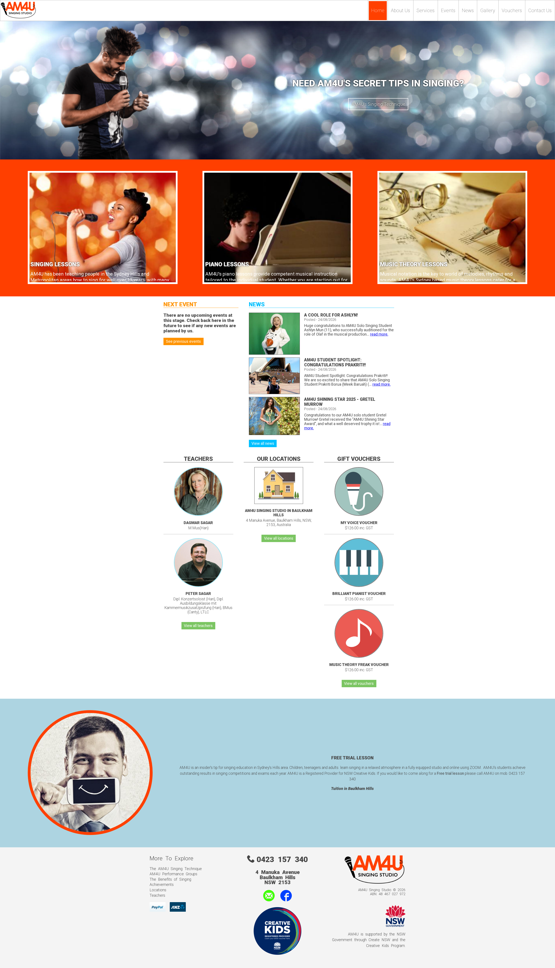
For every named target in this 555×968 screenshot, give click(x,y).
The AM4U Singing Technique (176, 868)
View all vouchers (359, 683)
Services (425, 10)
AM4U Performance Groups (173, 873)
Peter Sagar (198, 593)
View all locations (278, 538)
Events (448, 10)
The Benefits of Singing (170, 879)
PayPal (155, 904)
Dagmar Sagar (198, 523)
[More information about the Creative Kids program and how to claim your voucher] (277, 952)
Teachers (157, 895)
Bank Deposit (176, 906)
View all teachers (198, 626)
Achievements (162, 884)
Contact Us (540, 10)
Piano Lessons (227, 264)
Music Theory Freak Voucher (359, 665)
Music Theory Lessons (413, 264)
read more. (379, 334)
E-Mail (257, 901)
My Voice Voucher (359, 523)
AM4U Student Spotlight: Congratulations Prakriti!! (335, 362)
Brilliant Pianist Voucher (359, 593)
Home (377, 10)
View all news (262, 443)
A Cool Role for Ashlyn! (331, 315)
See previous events (183, 341)
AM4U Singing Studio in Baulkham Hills (278, 512)
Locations (158, 890)
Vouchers (512, 10)
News (468, 10)
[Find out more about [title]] (359, 514)
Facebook (287, 901)
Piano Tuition (378, 104)
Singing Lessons (55, 264)
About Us (400, 10)
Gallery (487, 10)
